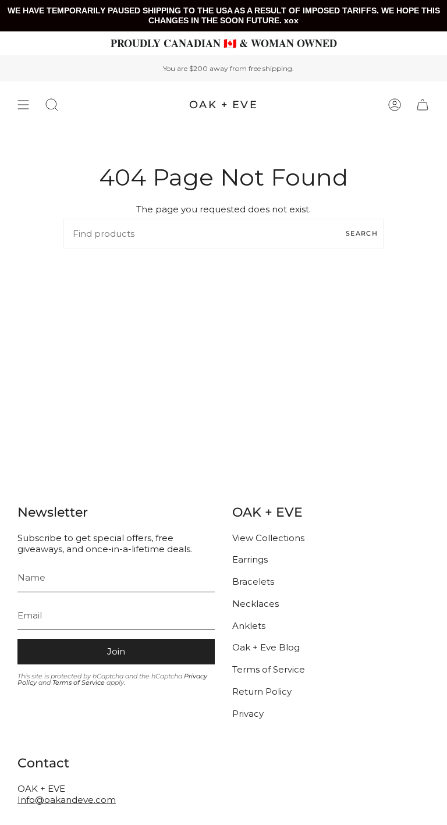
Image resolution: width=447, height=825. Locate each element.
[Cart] (423, 104)
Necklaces (255, 603)
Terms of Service (78, 682)
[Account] (395, 104)
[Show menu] (23, 104)
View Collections (268, 537)
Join (116, 651)
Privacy (248, 713)
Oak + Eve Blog (266, 647)
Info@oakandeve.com (66, 799)
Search (362, 233)
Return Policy (262, 691)
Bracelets (253, 581)
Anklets (248, 625)
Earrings (250, 559)
